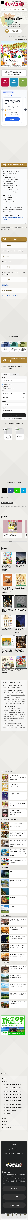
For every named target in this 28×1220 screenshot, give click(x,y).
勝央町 (7, 1107)
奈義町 (13, 1107)
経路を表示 (14, 415)
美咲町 (14, 1110)
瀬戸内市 (14, 1094)
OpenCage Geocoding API (12, 699)
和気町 (7, 1101)
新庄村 (13, 1104)
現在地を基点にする (9, 388)
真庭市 (7, 1097)
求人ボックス (11, 95)
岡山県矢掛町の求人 (8, 92)
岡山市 (7, 1084)
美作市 (13, 1097)
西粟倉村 (20, 1107)
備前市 (7, 1094)
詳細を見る (5, 285)
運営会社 (14, 1144)
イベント (6, 10)
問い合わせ (14, 1188)
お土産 (5, 1121)
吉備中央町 (9, 1113)
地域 (15, 10)
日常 (5, 1118)
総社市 (7, 1091)
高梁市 (13, 1091)
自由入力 (6, 386)
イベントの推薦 (14, 1197)
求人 (11, 10)
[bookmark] (7, 31)
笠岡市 (13, 1088)
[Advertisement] (14, 145)
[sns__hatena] (23, 490)
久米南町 (8, 1110)
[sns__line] (17, 490)
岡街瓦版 (14, 1165)
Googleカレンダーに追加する (10, 295)
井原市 (19, 1088)
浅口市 (19, 1097)
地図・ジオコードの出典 (21, 39)
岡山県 (4, 502)
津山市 (19, 1084)
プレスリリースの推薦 (14, 1205)
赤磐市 (20, 1094)
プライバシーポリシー (14, 1149)
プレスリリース (7, 1127)
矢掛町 (10, 502)
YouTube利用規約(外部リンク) (14, 1153)
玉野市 (7, 1088)
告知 (23, 10)
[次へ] (25, 109)
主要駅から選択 (8, 384)
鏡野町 (19, 1104)
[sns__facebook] (11, 490)
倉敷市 (13, 1084)
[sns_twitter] (4, 490)
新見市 (19, 1091)
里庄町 (19, 1101)
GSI (8, 695)
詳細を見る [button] (12, 119)
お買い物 (6, 1124)
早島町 (13, 1101)
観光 (19, 10)
